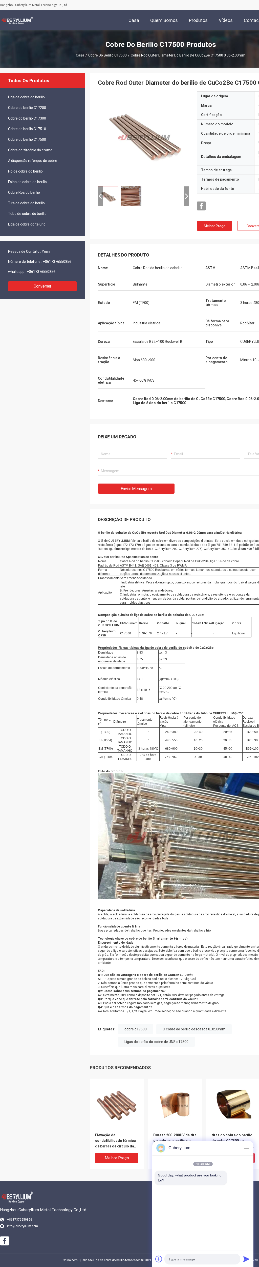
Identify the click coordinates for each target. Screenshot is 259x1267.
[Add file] (158, 1258)
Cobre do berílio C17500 (107, 55)
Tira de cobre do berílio (26, 203)
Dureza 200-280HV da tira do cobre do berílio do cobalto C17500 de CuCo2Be (175, 1141)
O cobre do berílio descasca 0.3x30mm (194, 1029)
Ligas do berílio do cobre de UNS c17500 (156, 1042)
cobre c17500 (135, 1029)
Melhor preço (214, 226)
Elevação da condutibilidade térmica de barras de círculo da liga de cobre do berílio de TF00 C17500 (115, 1141)
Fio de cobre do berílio (25, 171)
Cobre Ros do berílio (24, 192)
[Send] (246, 1258)
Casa (80, 55)
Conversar (42, 286)
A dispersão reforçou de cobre (32, 161)
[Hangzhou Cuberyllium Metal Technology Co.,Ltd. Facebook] (201, 206)
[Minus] (246, 1148)
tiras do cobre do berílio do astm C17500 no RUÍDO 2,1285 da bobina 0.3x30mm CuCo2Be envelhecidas (231, 1141)
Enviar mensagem (136, 488)
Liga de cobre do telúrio (27, 224)
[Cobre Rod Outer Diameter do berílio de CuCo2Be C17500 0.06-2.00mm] (143, 137)
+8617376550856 (57, 262)
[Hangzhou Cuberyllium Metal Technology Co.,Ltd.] (16, 20)
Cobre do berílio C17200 (27, 108)
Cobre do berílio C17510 (27, 129)
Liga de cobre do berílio (26, 97)
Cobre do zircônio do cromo (30, 150)
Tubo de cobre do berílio (27, 214)
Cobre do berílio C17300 (27, 118)
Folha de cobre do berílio (27, 182)
